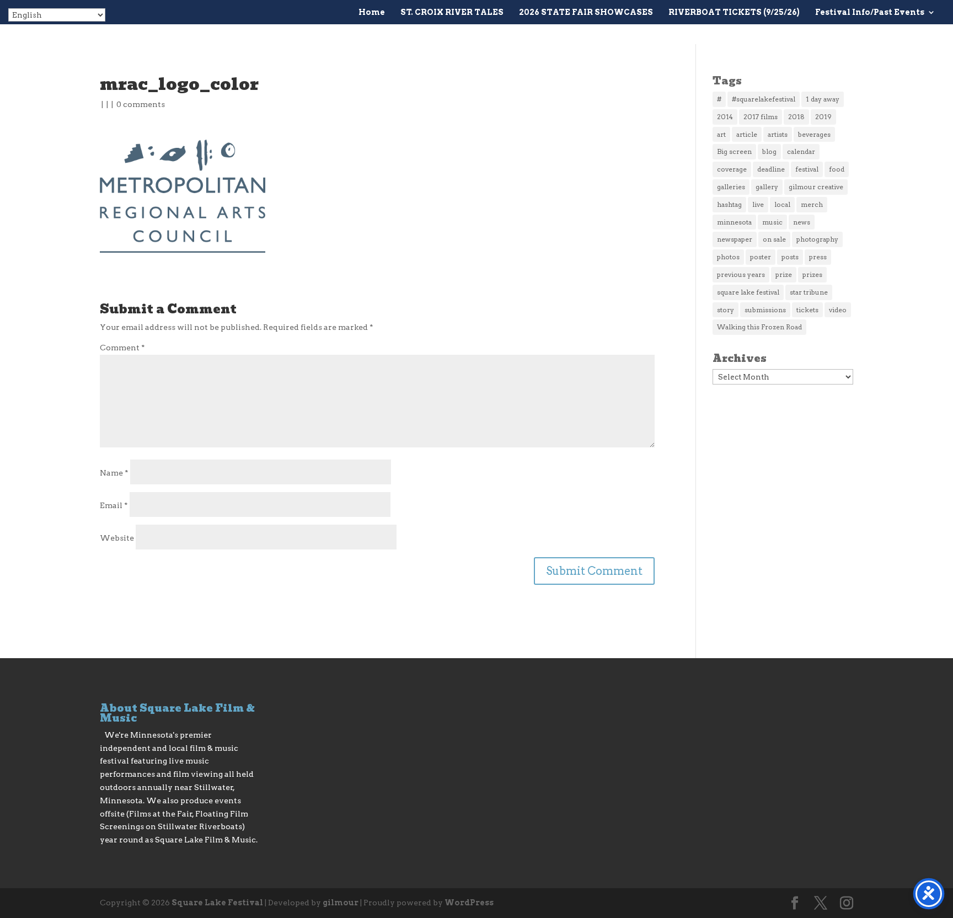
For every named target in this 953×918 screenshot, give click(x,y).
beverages (814, 134)
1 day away (822, 99)
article (746, 134)
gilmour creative (816, 187)
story (725, 310)
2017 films (760, 117)
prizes (812, 274)
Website (117, 537)
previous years (741, 274)
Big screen (734, 151)
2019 (823, 117)
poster (760, 257)
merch (812, 204)
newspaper (734, 239)
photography (817, 239)
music (772, 222)
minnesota (734, 222)
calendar (801, 151)
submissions (765, 310)
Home (371, 12)
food (836, 169)
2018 (796, 117)
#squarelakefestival (763, 99)
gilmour (340, 902)
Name (114, 472)
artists (778, 134)
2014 (725, 117)
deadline (771, 169)
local (782, 204)
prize (783, 274)
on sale (774, 239)
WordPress (469, 902)
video (838, 310)
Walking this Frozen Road (759, 327)
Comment (122, 347)
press (818, 257)
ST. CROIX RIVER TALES (452, 12)
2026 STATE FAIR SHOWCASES (586, 12)
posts (790, 257)
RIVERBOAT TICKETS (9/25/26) (734, 12)
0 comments (140, 104)
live (758, 204)
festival (806, 169)
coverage (732, 169)
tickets (807, 310)
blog (769, 151)
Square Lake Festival (217, 902)
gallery (767, 187)
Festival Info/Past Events (869, 12)
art (721, 134)
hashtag (729, 204)
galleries (731, 187)
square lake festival (748, 292)
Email (114, 505)
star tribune (809, 292)
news (801, 222)
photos (728, 257)
